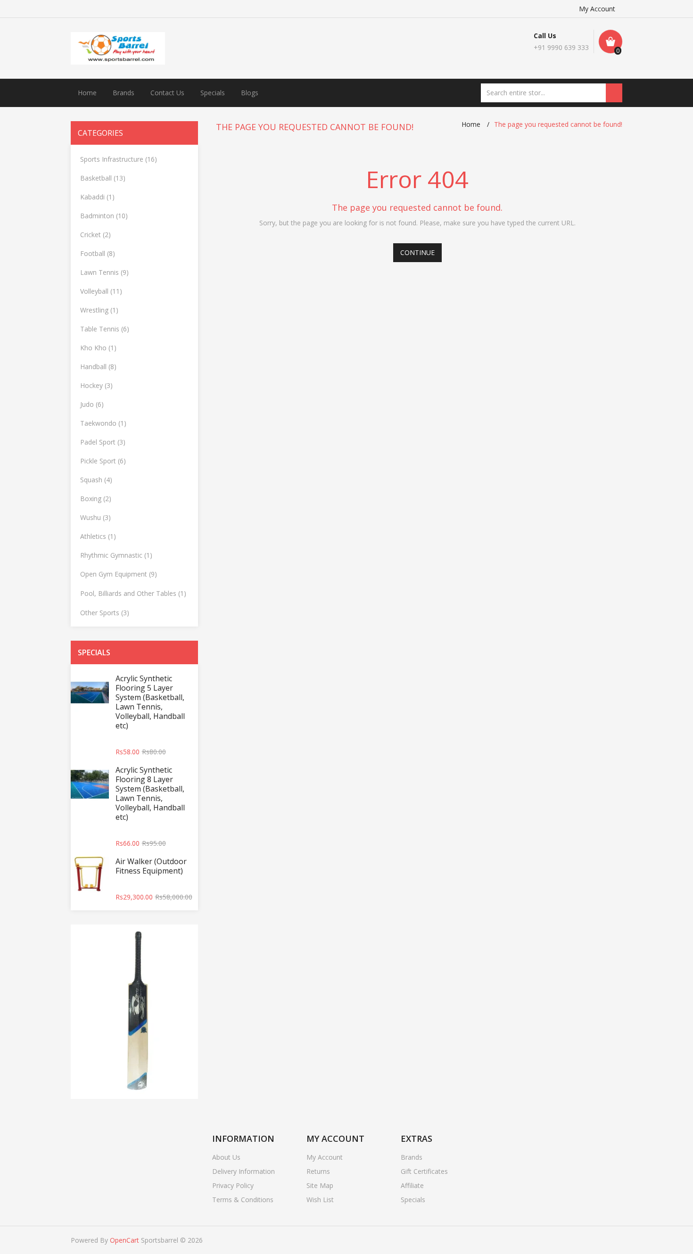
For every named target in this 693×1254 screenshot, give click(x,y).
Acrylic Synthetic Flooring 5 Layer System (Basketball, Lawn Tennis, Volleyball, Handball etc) (150, 702)
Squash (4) (96, 479)
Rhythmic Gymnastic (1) (116, 555)
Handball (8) (98, 366)
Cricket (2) (95, 234)
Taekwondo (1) (103, 423)
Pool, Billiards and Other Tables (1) (133, 593)
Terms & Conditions (242, 1199)
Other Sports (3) (104, 612)
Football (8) (97, 253)
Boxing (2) (95, 498)
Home (87, 92)
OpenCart (124, 1240)
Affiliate (412, 1185)
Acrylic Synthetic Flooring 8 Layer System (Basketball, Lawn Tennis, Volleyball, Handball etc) (150, 793)
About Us (226, 1157)
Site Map (319, 1185)
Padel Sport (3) (102, 441)
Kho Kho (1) (98, 347)
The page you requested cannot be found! (558, 124)
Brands (123, 92)
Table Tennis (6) (104, 328)
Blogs (249, 92)
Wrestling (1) (99, 309)
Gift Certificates (424, 1171)
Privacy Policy (233, 1185)
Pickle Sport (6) (103, 460)
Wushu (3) (95, 517)
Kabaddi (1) (97, 196)
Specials (212, 92)
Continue (417, 252)
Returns (318, 1171)
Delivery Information (243, 1171)
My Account (597, 8)
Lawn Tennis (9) (104, 272)
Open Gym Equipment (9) (118, 573)
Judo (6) (92, 404)
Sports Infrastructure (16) (118, 159)
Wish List (320, 1199)
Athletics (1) (98, 536)
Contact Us (167, 92)
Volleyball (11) (101, 291)
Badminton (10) (104, 215)
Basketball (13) (102, 177)
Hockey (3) (96, 385)
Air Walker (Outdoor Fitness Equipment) (151, 866)
